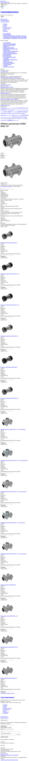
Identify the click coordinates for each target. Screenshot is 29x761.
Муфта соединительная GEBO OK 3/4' (9, 398)
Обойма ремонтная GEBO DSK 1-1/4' (9, 647)
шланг (5, 112)
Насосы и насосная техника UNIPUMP (9, 99)
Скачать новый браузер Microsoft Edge (9, 759)
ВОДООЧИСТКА (7, 56)
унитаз (10, 112)
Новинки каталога (7, 27)
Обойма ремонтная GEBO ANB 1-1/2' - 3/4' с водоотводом (14, 460)
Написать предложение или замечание (9, 755)
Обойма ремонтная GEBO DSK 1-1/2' (9, 615)
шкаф (20, 115)
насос (7, 115)
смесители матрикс (8, 117)
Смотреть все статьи (5, 105)
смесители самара (20, 113)
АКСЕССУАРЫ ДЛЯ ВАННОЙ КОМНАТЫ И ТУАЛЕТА (10, 52)
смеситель (24, 115)
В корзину (3, 192)
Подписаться (3, 726)
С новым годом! (4, 71)
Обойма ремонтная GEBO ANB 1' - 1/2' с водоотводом (13, 429)
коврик (19, 112)
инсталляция (3, 118)
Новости (5, 25)
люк (17, 120)
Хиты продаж (6, 28)
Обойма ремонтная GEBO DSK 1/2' (9, 678)
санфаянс (10, 120)
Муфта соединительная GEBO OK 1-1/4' (10, 304)
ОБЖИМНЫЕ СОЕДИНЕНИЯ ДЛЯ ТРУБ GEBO (14, 38)
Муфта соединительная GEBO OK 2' (9, 367)
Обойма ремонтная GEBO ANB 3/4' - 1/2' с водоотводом (13, 553)
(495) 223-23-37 (4, 19)
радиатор (15, 111)
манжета (17, 115)
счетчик (2, 111)
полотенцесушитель (10, 118)
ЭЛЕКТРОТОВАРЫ (8, 62)
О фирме (5, 24)
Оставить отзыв (4, 753)
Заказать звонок (4, 736)
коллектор (26, 110)
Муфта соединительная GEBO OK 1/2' (9, 336)
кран (20, 110)
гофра (13, 108)
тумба (22, 110)
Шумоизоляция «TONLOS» (7, 87)
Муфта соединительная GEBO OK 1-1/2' (10, 273)
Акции (4, 30)
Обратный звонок (5, 20)
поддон (13, 113)
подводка (4, 108)
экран (10, 115)
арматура (15, 120)
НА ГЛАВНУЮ (7, 33)
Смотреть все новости (6, 84)
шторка (25, 112)
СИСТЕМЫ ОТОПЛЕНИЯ (9, 44)
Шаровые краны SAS (5, 93)
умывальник (17, 110)
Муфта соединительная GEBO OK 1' (9, 242)
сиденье (19, 118)
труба (16, 108)
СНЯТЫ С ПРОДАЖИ (8, 66)
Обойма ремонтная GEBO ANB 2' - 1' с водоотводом (13, 522)
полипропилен (10, 110)
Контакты (5, 31)
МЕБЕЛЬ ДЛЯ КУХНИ (8, 47)
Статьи (4, 26)
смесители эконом (6, 113)
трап (16, 118)
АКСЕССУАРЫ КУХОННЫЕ (10, 53)
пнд (11, 108)
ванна (9, 108)
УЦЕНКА (5, 65)
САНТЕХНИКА (7, 34)
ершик (14, 115)
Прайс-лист (6, 712)
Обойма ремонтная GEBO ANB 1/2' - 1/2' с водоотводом (13, 491)
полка (22, 118)
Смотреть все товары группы (7, 693)
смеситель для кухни (19, 117)
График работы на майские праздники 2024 (11, 77)
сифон (4, 117)
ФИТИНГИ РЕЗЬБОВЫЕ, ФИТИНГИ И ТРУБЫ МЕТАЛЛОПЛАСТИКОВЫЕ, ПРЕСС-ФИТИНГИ (15, 36)
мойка (2, 117)
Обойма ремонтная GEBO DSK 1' (8, 584)
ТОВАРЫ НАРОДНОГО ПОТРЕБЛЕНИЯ (9, 64)
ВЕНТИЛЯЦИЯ (7, 54)
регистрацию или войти (6, 186)
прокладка (3, 115)
